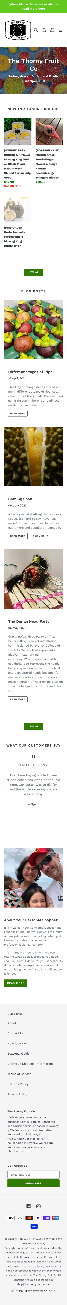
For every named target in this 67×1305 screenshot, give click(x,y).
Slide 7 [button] (45, 833)
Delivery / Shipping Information (30, 1064)
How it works (17, 1043)
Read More (15, 983)
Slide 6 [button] (39, 833)
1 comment (40, 536)
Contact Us (15, 1033)
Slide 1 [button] (11, 833)
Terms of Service (19, 1074)
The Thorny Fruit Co (26, 1239)
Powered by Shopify (33, 1243)
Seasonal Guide (18, 1053)
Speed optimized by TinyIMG (40, 1290)
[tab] (11, 833)
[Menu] (60, 29)
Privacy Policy (17, 1094)
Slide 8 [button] (50, 833)
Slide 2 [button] (17, 833)
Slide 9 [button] (56, 833)
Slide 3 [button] (22, 833)
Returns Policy (17, 1084)
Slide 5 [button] (33, 833)
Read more (17, 413)
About (11, 1023)
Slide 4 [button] (28, 833)
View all (33, 272)
